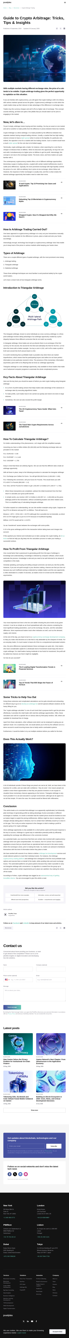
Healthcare (39, 1288)
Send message (12, 1007)
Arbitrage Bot (23, 1287)
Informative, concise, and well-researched (49, 895)
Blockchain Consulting (9, 1278)
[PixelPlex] (7, 2)
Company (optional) (41, 965)
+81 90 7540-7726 (43, 1256)
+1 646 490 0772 (9, 1217)
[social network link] (57, 28)
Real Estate (39, 1291)
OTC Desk (22, 1284)
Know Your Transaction (26, 1278)
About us (55, 1278)
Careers (55, 1284)
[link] (28, 1321)
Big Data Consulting (8, 1290)
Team (54, 1281)
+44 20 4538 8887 (43, 1217)
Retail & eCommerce (41, 1281)
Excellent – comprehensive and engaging (49, 899)
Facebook (16, 923)
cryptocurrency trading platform (13, 858)
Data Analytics (7, 1293)
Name (5, 965)
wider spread (13, 143)
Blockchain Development (6, 1282)
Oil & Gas (38, 1294)
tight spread (26, 138)
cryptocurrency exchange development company (48, 637)
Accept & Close (57, 1331)
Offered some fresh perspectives (20, 899)
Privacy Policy (12, 1013)
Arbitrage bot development (48, 853)
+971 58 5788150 (9, 1256)
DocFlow (22, 1281)
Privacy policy (48, 1151)
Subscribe (54, 1146)
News (54, 1290)
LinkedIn (26, 923)
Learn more (21, 1333)
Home (5, 8)
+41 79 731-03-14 (9, 1237)
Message (5, 986)
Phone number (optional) (10, 975)
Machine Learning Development (8, 1299)
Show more (34, 1110)
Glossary (55, 1292)
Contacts (55, 1295)
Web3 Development (8, 1305)
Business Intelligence (9, 1295)
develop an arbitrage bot (29, 704)
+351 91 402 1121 (43, 1237)
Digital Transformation (9, 1308)
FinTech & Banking (41, 1278)
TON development (8, 1303)
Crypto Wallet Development (6, 1286)
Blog (10, 8)
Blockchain (16, 8)
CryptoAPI (22, 1290)
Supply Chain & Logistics (40, 1284)
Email (37, 975)
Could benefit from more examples (20, 895)
